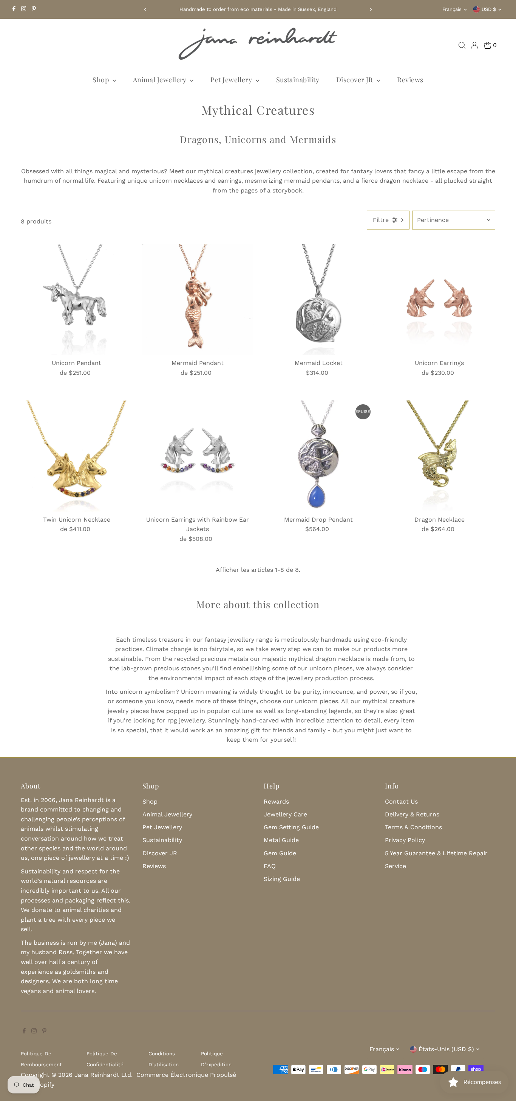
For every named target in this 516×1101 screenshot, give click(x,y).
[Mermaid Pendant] (197, 299)
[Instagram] (23, 9)
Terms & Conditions (413, 827)
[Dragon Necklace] (439, 456)
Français (452, 9)
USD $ (489, 9)
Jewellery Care (285, 814)
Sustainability (297, 79)
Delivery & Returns (412, 814)
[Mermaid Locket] (318, 299)
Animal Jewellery (160, 79)
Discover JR (355, 79)
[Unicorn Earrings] (439, 299)
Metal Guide (281, 840)
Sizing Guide (282, 878)
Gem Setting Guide (291, 827)
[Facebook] (14, 9)
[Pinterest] (34, 9)
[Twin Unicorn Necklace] (76, 456)
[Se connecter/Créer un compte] (474, 45)
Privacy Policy (405, 840)
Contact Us (401, 801)
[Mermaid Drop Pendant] (318, 456)
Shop (101, 79)
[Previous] (145, 9)
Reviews (410, 79)
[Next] (370, 9)
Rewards (276, 801)
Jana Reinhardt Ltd (102, 1074)
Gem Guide (280, 853)
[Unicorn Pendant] (76, 299)
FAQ (270, 866)
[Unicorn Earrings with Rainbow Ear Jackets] (197, 456)
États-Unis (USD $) (446, 1049)
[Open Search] (462, 45)
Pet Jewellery (231, 79)
